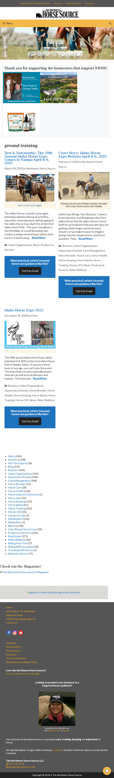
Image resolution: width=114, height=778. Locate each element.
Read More (39, 237)
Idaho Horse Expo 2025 (23, 310)
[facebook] (9, 632)
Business (67, 245)
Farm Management (94, 250)
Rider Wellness (78, 270)
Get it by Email (30, 270)
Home (9, 607)
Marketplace (15, 518)
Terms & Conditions (16, 658)
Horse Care (83, 255)
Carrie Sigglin (36, 205)
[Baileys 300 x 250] (21, 133)
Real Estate (14, 536)
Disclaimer (11, 654)
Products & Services (19, 532)
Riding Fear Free (17, 543)
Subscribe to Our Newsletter (20, 611)
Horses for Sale (17, 515)
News (36, 245)
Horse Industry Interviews (23, 494)
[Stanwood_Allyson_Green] (58, 102)
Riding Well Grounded (21, 546)
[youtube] (20, 632)
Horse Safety (84, 260)
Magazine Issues (14, 615)
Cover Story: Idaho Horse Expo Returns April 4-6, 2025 (82, 155)
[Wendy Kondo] (21, 102)
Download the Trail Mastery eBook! (35, 3)
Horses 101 (76, 265)
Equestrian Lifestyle (70, 250)
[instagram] (14, 632)
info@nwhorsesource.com (22, 766)
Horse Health (99, 255)
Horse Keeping (67, 260)
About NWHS (13, 646)
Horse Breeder (67, 255)
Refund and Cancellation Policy (21, 662)
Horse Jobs (14, 498)
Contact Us (89, 3)
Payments (11, 642)
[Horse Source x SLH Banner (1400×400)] (57, 58)
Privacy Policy (13, 650)
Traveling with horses (20, 550)
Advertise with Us (73, 3)
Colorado (57, 750)
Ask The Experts (17, 463)
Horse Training (16, 508)
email (66, 730)
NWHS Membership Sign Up (20, 618)
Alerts (11, 456)
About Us (58, 3)
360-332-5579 (54, 730)
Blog (10, 466)
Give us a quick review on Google (22, 673)
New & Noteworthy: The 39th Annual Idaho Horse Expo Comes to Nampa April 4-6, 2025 (28, 158)
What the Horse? (18, 553)
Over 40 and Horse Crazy (22, 529)
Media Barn (15, 522)
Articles (12, 459)
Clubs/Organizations (20, 245)
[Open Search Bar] (110, 23)
